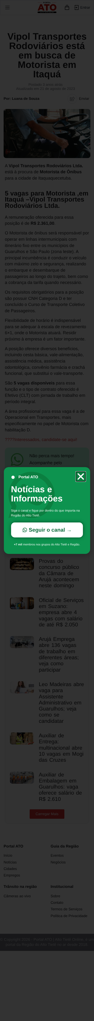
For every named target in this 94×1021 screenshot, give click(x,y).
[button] (80, 476)
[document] (47, 510)
